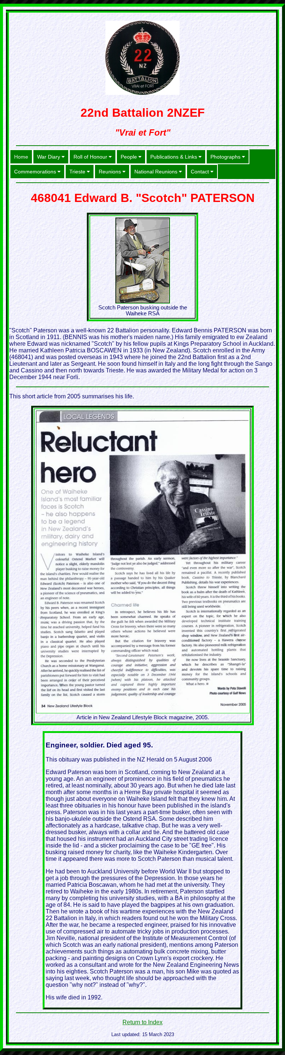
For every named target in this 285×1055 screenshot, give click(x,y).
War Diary (49, 157)
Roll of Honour (91, 157)
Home (21, 157)
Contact (200, 172)
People (129, 157)
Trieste (78, 172)
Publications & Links (174, 157)
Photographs (226, 157)
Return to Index (142, 1022)
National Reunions (156, 172)
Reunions (110, 172)
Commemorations (36, 172)
